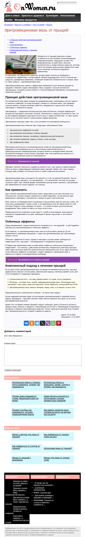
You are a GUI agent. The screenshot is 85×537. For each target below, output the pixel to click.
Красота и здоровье (33, 15)
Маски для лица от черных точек (57, 459)
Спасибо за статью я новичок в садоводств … (43, 502)
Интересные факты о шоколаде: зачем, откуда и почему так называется (57, 384)
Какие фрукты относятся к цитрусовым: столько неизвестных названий (56, 398)
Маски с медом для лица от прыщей (25, 435)
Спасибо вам (45, 493)
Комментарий (9, 343)
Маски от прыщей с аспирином (21, 459)
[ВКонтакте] (26, 323)
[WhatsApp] (53, 323)
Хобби (9, 19)
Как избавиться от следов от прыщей (26, 447)
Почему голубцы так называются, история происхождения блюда (23, 412)
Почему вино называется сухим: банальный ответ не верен (25, 398)
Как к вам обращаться (13, 336)
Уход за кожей (38, 25)
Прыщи (49, 25)
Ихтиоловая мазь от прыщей (58, 448)
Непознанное (67, 15)
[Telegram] (37, 323)
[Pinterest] (58, 323)
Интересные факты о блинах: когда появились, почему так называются (26, 384)
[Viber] (47, 323)
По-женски (8, 25)
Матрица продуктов (26, 19)
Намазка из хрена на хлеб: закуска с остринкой (20, 483)
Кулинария (52, 15)
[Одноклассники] (31, 323)
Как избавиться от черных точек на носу (56, 435)
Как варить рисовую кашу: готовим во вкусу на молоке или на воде (57, 412)
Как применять (16, 45)
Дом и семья (12, 15)
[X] (42, 323)
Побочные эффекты (18, 47)
